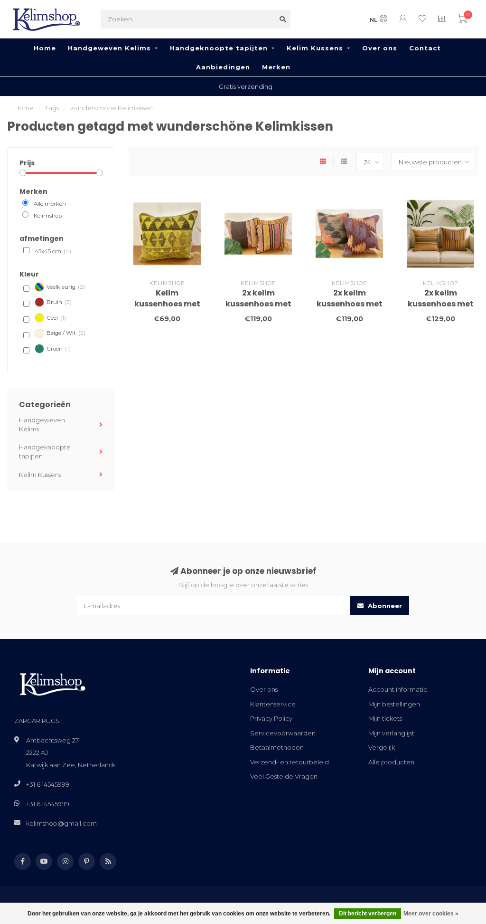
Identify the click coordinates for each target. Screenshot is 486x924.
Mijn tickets (385, 718)
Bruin (59, 302)
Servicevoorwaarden (283, 733)
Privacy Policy (271, 718)
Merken (276, 67)
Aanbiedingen (223, 67)
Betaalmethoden (277, 747)
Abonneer (384, 606)
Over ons (379, 48)
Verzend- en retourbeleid (289, 762)
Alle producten (391, 762)
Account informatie (398, 689)
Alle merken (50, 203)
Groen (59, 348)
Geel (56, 317)
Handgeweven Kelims (109, 48)
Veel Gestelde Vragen (284, 776)
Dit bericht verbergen (367, 913)
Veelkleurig (66, 287)
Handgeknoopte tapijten (219, 48)
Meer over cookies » (430, 913)
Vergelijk (381, 747)
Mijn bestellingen (394, 704)
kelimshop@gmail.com (61, 823)
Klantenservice (273, 704)
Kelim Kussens (315, 48)
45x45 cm (53, 251)
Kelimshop (48, 215)
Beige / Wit (66, 333)
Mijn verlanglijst (391, 733)
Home (45, 48)
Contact (425, 48)
